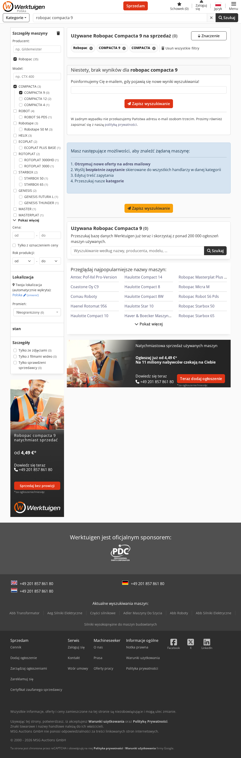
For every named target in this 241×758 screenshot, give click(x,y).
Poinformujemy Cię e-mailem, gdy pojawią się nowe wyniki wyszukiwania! (135, 81)
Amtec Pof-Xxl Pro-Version (94, 277)
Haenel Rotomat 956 (89, 306)
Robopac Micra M (194, 286)
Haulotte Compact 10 (89, 315)
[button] (233, 5)
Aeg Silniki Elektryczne (64, 613)
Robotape (28, 123)
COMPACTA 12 (37, 98)
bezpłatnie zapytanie (105, 169)
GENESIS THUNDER (41, 203)
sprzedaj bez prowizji (37, 485)
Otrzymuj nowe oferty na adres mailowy (112, 164)
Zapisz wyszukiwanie (150, 103)
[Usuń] (211, 17)
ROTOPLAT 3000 (39, 166)
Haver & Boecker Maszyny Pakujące (156, 315)
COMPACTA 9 (36, 92)
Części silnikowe (103, 613)
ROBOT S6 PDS (38, 117)
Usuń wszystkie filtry (182, 48)
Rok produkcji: (23, 252)
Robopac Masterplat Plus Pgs (204, 277)
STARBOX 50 (36, 178)
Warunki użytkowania (140, 748)
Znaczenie (210, 35)
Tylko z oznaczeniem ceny (38, 245)
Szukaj (228, 17)
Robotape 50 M (38, 129)
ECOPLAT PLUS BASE (42, 147)
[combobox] (37, 312)
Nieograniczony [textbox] (30, 312)
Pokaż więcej (151, 324)
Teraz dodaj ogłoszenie (201, 378)
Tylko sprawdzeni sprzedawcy (32, 365)
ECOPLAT (28, 141)
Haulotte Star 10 (139, 306)
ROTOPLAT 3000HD (41, 160)
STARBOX (28, 172)
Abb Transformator (24, 613)
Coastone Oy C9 (85, 286)
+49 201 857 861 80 (36, 583)
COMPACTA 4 (36, 104)
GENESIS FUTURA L (41, 196)
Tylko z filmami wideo (38, 356)
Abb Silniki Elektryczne (213, 613)
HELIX (25, 135)
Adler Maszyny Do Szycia (142, 613)
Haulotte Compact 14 (143, 277)
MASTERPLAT (31, 215)
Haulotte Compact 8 (142, 286)
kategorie (115, 181)
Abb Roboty (179, 613)
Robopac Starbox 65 (196, 315)
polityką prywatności (121, 124)
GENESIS (27, 190)
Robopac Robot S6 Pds (199, 296)
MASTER (27, 209)
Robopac (28, 59)
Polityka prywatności (108, 748)
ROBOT (26, 111)
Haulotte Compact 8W (144, 296)
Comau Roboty (84, 296)
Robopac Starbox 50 (196, 306)
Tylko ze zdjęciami (35, 350)
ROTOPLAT (29, 154)
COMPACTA (30, 86)
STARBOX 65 (36, 184)
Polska (25, 295)
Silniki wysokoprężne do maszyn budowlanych (120, 624)
